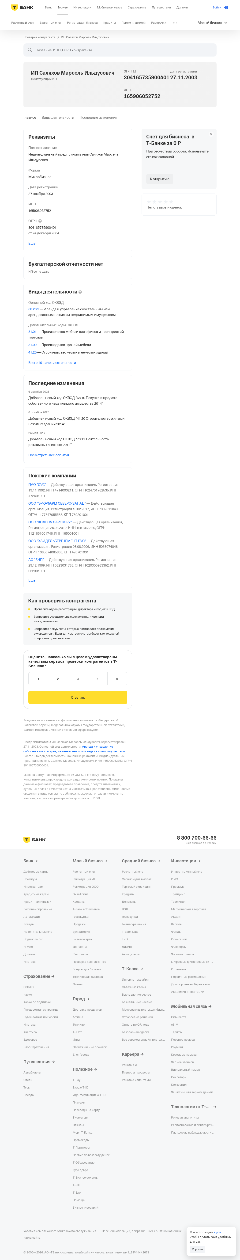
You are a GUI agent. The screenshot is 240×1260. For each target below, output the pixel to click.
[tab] (29, 117)
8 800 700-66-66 (197, 838)
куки (217, 1232)
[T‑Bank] (22, 7)
